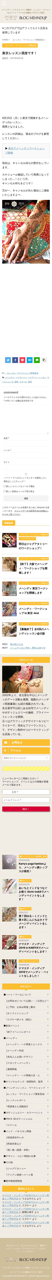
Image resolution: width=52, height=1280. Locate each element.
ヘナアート (32, 377)
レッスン (42, 377)
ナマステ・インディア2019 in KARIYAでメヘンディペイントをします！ (34, 947)
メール (7, 450)
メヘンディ (9, 377)
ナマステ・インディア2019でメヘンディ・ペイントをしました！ (34, 972)
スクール (23, 382)
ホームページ (11, 1245)
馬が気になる (16, 644)
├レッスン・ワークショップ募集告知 (21, 373)
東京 (30, 382)
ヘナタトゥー (21, 377)
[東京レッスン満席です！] (29, 360)
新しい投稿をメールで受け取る (20, 491)
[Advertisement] (26, 87)
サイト (7, 462)
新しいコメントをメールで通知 (20, 486)
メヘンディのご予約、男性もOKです (28, 647)
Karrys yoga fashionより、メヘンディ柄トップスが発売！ (33, 867)
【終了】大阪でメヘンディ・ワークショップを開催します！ (33, 568)
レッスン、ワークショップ (24, 1248)
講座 (16, 382)
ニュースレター (28, 1251)
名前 (6, 438)
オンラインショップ (28, 1245)
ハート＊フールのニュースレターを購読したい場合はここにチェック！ (25, 479)
